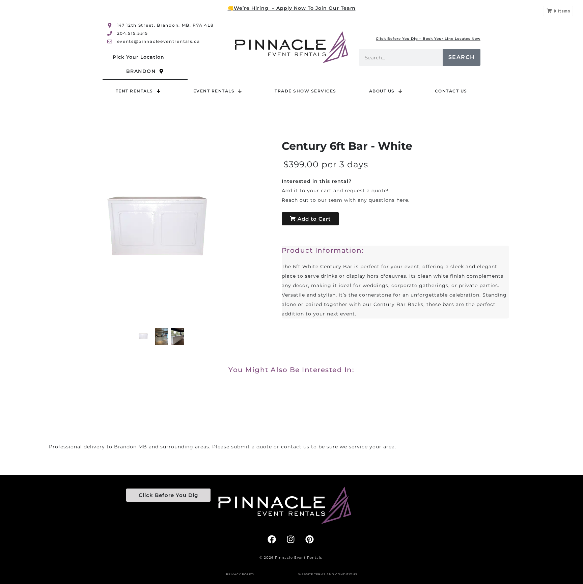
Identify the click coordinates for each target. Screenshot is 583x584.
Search (461, 57)
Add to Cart (313, 219)
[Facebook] (271, 539)
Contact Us (451, 90)
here (402, 200)
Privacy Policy (240, 574)
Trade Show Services (305, 90)
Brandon (141, 71)
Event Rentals (214, 90)
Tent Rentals (134, 90)
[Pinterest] (309, 539)
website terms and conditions (327, 574)
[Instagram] (290, 539)
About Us (382, 90)
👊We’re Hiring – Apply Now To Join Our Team (292, 8)
